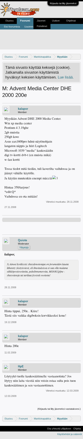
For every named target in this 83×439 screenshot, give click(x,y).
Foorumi (25, 20)
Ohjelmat (71, 20)
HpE (21, 366)
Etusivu (10, 20)
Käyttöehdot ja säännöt (69, 434)
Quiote (22, 240)
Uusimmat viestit (33, 26)
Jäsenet (41, 20)
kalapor (23, 108)
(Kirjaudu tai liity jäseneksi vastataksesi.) (59, 409)
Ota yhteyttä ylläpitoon (59, 428)
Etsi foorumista (12, 26)
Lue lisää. (66, 77)
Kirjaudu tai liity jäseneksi (63, 3)
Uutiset (56, 20)
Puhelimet (42, 26)
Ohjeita (77, 428)
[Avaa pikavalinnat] (78, 56)
